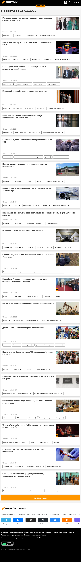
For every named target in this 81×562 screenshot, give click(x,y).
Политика (47, 296)
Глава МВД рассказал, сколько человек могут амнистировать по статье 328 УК (22, 116)
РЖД (48, 247)
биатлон (58, 345)
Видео (5, 296)
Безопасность (7, 84)
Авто (14, 59)
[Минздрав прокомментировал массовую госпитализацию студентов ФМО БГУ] (67, 23)
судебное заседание (34, 491)
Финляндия (26, 345)
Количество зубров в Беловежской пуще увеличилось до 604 (27, 141)
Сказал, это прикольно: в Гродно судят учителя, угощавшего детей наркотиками (23, 474)
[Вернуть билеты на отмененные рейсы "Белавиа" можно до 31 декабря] (67, 193)
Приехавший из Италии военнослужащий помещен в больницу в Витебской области (39, 214)
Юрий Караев (38, 84)
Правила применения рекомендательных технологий (19, 538)
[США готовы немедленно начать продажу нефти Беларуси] (67, 308)
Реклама (71, 532)
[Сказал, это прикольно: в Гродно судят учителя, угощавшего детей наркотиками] (67, 478)
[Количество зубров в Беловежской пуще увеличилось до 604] (67, 145)
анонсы (5, 369)
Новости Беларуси (22, 84)
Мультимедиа (17, 296)
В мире (24, 59)
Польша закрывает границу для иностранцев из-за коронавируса (24, 165)
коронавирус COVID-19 (54, 108)
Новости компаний (60, 532)
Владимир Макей (31, 320)
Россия (38, 247)
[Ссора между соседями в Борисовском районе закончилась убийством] (67, 259)
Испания (39, 108)
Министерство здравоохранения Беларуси (46, 393)
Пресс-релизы (39, 532)
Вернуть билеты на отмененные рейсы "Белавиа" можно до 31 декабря (27, 189)
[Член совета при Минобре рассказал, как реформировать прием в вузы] (67, 406)
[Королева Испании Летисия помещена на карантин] (67, 96)
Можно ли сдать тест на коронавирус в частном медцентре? (23, 450)
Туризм (15, 205)
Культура (56, 442)
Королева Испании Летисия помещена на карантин (24, 91)
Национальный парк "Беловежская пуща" (26, 157)
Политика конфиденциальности (12, 535)
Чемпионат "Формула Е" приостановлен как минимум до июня (26, 43)
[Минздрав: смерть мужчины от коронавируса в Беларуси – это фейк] (67, 381)
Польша (38, 181)
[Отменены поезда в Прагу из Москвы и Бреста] (67, 235)
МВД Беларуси (52, 84)
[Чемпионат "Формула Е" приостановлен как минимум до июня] (67, 47)
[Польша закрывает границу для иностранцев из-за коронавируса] (67, 169)
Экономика (16, 320)
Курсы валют (54, 514)
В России (21, 514)
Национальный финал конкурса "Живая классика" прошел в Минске (27, 353)
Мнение (31, 418)
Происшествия (7, 272)
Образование (30, 35)
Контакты (29, 532)
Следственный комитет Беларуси (27, 272)
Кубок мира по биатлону (42, 345)
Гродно (20, 491)
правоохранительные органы (51, 132)
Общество (6, 35)
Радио (32, 442)
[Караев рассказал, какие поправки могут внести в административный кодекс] (67, 72)
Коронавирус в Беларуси (47, 35)
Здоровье (18, 35)
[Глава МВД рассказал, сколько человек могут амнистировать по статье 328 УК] (67, 120)
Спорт (5, 59)
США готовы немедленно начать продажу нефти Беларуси (28, 303)
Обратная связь (44, 538)
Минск (29, 369)
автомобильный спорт (61, 59)
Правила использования (17, 532)
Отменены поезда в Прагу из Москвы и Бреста (22, 230)
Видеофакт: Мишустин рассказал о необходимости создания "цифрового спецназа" (24, 280)
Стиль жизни (44, 442)
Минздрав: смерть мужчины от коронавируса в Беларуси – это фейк (28, 377)
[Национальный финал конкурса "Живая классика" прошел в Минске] (67, 357)
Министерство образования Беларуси (50, 418)
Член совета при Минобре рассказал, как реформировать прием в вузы (27, 402)
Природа (6, 157)
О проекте (4, 532)
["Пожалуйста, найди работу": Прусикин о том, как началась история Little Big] (67, 430)
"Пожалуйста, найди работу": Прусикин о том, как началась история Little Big (28, 426)
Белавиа (45, 205)
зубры (46, 157)
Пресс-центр (17, 369)
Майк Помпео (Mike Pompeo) (50, 320)
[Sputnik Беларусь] (10, 4)
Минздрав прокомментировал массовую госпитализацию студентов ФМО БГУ (27, 19)
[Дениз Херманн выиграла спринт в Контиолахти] (67, 332)
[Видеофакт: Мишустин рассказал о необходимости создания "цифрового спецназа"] (67, 284)
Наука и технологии (32, 296)
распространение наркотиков (54, 491)
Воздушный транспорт (59, 205)
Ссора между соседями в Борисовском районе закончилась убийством (28, 255)
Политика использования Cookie (35, 535)
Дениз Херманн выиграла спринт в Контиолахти (23, 327)
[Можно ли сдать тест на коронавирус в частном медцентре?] (67, 454)
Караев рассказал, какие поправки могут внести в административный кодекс (24, 68)
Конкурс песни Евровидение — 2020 (14, 442)
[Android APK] (7, 543)
